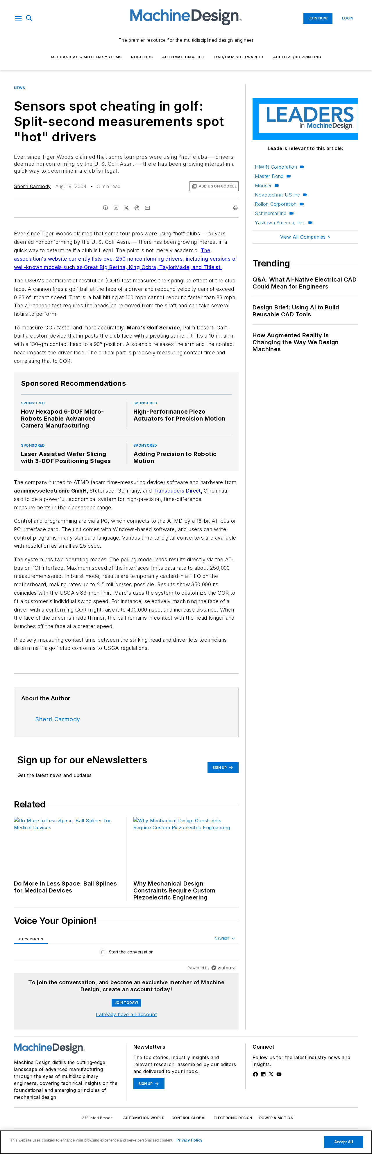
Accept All (343, 1142)
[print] (236, 208)
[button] (18, 18)
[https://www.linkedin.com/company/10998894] (263, 1074)
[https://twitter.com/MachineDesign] (271, 1074)
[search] (29, 18)
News (19, 88)
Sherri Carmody (32, 186)
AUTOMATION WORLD (143, 1118)
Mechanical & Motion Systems (86, 57)
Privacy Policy (189, 1140)
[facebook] (105, 208)
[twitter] (126, 208)
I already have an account (126, 1014)
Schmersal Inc (270, 213)
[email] (147, 208)
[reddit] (137, 208)
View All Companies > (305, 237)
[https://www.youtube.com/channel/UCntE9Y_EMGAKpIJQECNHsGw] (279, 1074)
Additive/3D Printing (297, 57)
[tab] (31, 939)
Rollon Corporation (275, 204)
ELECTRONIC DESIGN (233, 1118)
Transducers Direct (177, 491)
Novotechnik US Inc (277, 195)
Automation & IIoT (183, 57)
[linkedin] (116, 208)
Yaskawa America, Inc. (280, 223)
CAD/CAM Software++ (239, 57)
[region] (126, 953)
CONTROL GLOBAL (189, 1118)
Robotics (142, 57)
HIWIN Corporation (276, 167)
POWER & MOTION (276, 1118)
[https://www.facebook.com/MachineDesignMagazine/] (255, 1074)
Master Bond (269, 176)
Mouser (263, 185)
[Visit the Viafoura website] (223, 967)
